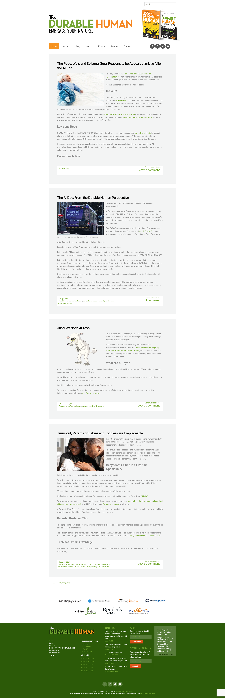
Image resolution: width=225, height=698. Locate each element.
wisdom (69, 303)
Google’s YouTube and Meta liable (119, 114)
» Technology (87, 651)
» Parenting (86, 649)
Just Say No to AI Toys (73, 328)
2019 (88, 665)
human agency (93, 301)
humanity (102, 301)
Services (52, 645)
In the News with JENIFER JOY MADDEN (62, 648)
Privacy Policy (54, 653)
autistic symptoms (72, 564)
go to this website (143, 133)
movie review (109, 301)
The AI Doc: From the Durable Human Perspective (93, 198)
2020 (83, 665)
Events (101, 46)
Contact (127, 46)
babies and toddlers (85, 564)
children (84, 406)
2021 (92, 662)
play (99, 566)
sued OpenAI (121, 100)
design (85, 301)
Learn (114, 46)
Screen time (105, 566)
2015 (92, 668)
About (66, 46)
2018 (92, 665)
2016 (88, 668)
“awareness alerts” (111, 504)
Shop (88, 46)
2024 (92, 659)
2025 (88, 659)
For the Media (54, 650)
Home (54, 46)
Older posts (61, 583)
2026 (83, 659)
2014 (83, 671)
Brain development (99, 564)
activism (63, 301)
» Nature (85, 644)
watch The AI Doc (146, 231)
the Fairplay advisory (91, 393)
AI (67, 301)
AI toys (64, 406)
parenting (101, 406)
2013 (88, 671)
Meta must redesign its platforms (137, 117)
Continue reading (153, 167)
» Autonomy (86, 646)
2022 (88, 662)
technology (62, 303)
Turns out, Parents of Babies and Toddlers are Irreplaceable (100, 433)
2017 (83, 668)
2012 (92, 671)
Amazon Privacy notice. (147, 693)
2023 (83, 662)
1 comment (153, 300)
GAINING (144, 496)
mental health (92, 406)
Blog (77, 46)
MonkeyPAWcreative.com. (124, 691)
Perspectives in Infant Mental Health (145, 536)
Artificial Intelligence (75, 301)
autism (62, 564)
